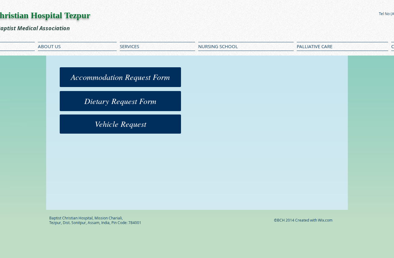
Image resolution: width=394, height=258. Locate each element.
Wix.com (325, 220)
